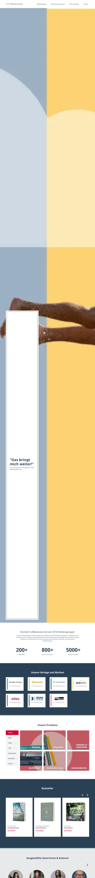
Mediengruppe (41, 4)
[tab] (12, 732)
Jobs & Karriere (74, 4)
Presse (86, 4)
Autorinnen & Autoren (58, 4)
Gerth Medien (11, 830)
